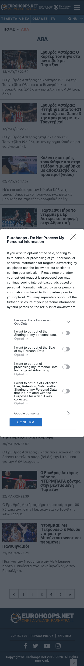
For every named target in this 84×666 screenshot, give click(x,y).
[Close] (74, 238)
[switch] (66, 333)
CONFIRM (26, 422)
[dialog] (42, 333)
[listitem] (42, 322)
